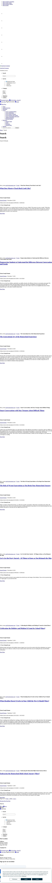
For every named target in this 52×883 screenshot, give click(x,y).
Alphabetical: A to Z (11, 83)
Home (1, 130)
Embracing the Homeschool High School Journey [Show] (19, 773)
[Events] (4, 93)
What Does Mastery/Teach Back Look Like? (15, 188)
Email (17, 101)
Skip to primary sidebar (8, 4)
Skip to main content (7, 2)
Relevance (9, 85)
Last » (15, 798)
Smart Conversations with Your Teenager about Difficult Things (22, 410)
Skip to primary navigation (8, 1)
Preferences (14, 879)
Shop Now (3, 104)
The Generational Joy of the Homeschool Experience (18, 337)
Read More (2, 213)
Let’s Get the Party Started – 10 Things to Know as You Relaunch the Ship (25, 558)
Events (17, 185)
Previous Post (3, 801)
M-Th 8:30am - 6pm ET (15, 100)
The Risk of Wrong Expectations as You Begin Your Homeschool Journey (25, 485)
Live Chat (3, 101)
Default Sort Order (11, 81)
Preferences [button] (24, 876)
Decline (26, 879)
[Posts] (4, 91)
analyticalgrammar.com (10, 185)
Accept (37, 879)
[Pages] (4, 92)
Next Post (8, 801)
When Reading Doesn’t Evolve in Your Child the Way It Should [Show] (24, 701)
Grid (5, 806)
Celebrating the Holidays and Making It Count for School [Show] (22, 628)
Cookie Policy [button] (40, 874)
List (2, 806)
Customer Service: (5, 100)
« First (6, 798)
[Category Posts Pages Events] (4, 94)
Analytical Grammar (4, 68)
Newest (8, 84)
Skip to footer (6, 5)
